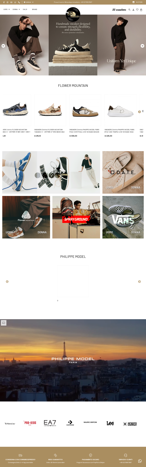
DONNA (135, 187)
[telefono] (19, 2)
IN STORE (139, 2)
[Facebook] (3, 2)
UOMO (109, 187)
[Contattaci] (11, 2)
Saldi (25, 9)
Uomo (5, 9)
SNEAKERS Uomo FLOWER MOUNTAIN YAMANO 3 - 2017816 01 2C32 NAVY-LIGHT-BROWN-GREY (91, 131)
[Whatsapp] (15, 2)
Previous (7, 111)
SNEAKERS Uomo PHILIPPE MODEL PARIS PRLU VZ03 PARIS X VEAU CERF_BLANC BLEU (127, 131)
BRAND (34, 9)
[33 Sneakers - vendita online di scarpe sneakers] (73, 21)
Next (139, 111)
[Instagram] (7, 2)
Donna (15, 9)
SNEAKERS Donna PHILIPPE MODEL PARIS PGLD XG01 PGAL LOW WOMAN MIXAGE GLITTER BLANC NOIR (22, 131)
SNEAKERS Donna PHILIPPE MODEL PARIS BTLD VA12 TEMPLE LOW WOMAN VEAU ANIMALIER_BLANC (57, 131)
